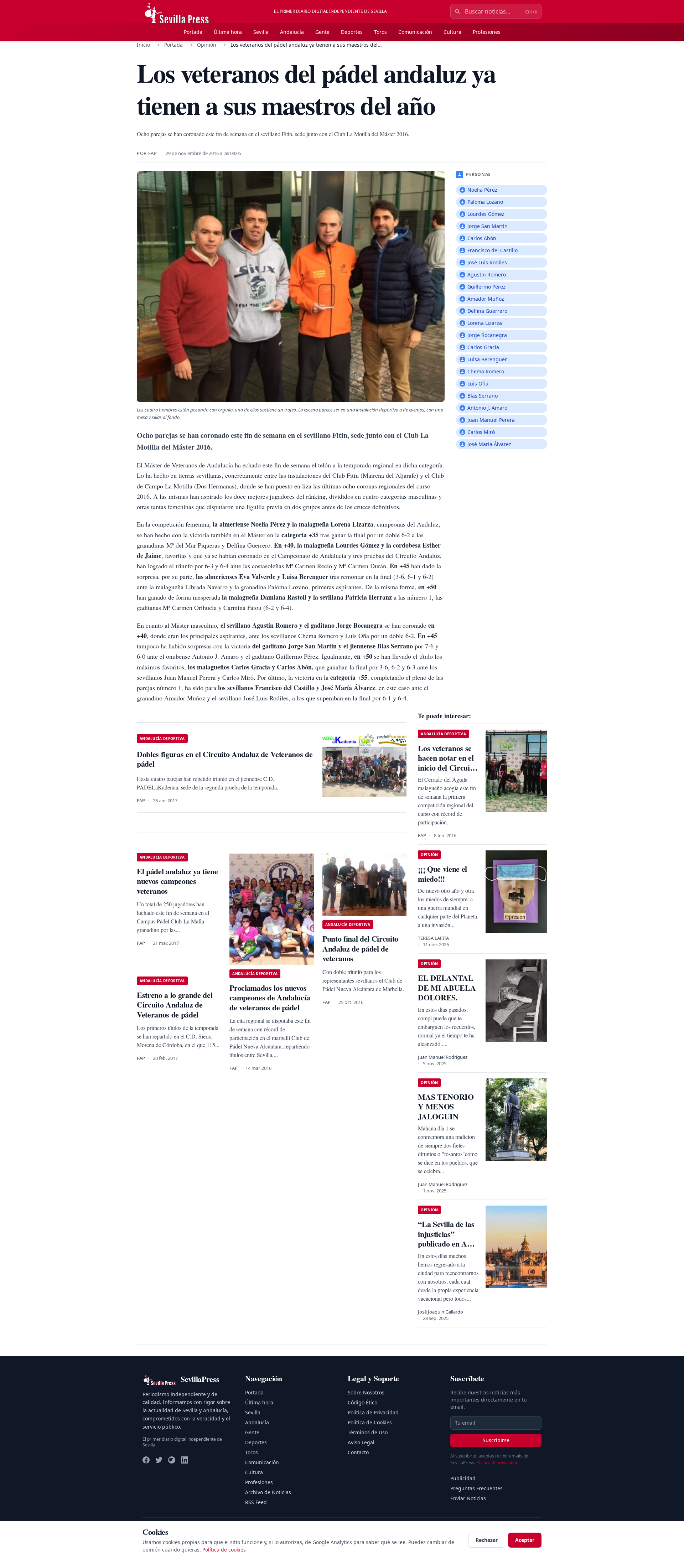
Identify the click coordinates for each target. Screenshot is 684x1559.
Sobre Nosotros (366, 1392)
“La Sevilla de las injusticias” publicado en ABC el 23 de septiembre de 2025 (448, 1248)
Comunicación (415, 32)
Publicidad (463, 1478)
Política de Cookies (370, 1422)
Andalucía (292, 32)
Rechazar (487, 1540)
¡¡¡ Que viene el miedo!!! (442, 874)
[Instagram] (171, 1460)
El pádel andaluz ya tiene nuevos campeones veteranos (177, 881)
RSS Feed (256, 1502)
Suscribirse (496, 1440)
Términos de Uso (368, 1432)
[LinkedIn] (184, 1460)
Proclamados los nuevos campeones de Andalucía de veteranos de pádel (269, 997)
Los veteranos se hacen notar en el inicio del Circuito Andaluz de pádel (447, 762)
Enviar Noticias (468, 1498)
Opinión (206, 44)
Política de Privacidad (373, 1412)
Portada (193, 32)
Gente (322, 32)
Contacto (358, 1452)
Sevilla (261, 32)
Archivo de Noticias (268, 1492)
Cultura (452, 32)
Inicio (143, 44)
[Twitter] (158, 1460)
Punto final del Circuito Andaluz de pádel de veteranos (360, 948)
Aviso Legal (361, 1442)
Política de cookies (224, 1549)
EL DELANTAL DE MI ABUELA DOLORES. (447, 987)
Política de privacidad (497, 1463)
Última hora (228, 32)
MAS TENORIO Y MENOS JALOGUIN (445, 1106)
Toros (380, 32)
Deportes (352, 32)
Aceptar (524, 1540)
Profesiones (487, 32)
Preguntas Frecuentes (476, 1488)
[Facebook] (146, 1460)
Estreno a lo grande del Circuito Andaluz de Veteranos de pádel (174, 1004)
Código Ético (362, 1402)
